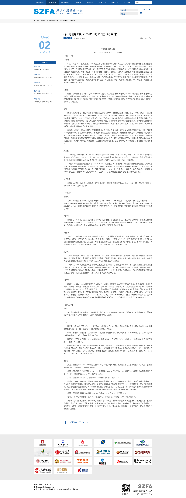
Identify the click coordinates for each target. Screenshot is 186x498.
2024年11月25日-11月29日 (68, 21)
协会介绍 (40, 3)
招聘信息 (115, 3)
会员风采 (102, 3)
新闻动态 (52, 3)
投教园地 (77, 3)
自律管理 (65, 3)
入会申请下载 (145, 10)
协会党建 (90, 3)
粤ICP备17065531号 (144, 494)
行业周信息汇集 (53, 21)
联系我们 (127, 3)
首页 (37, 21)
